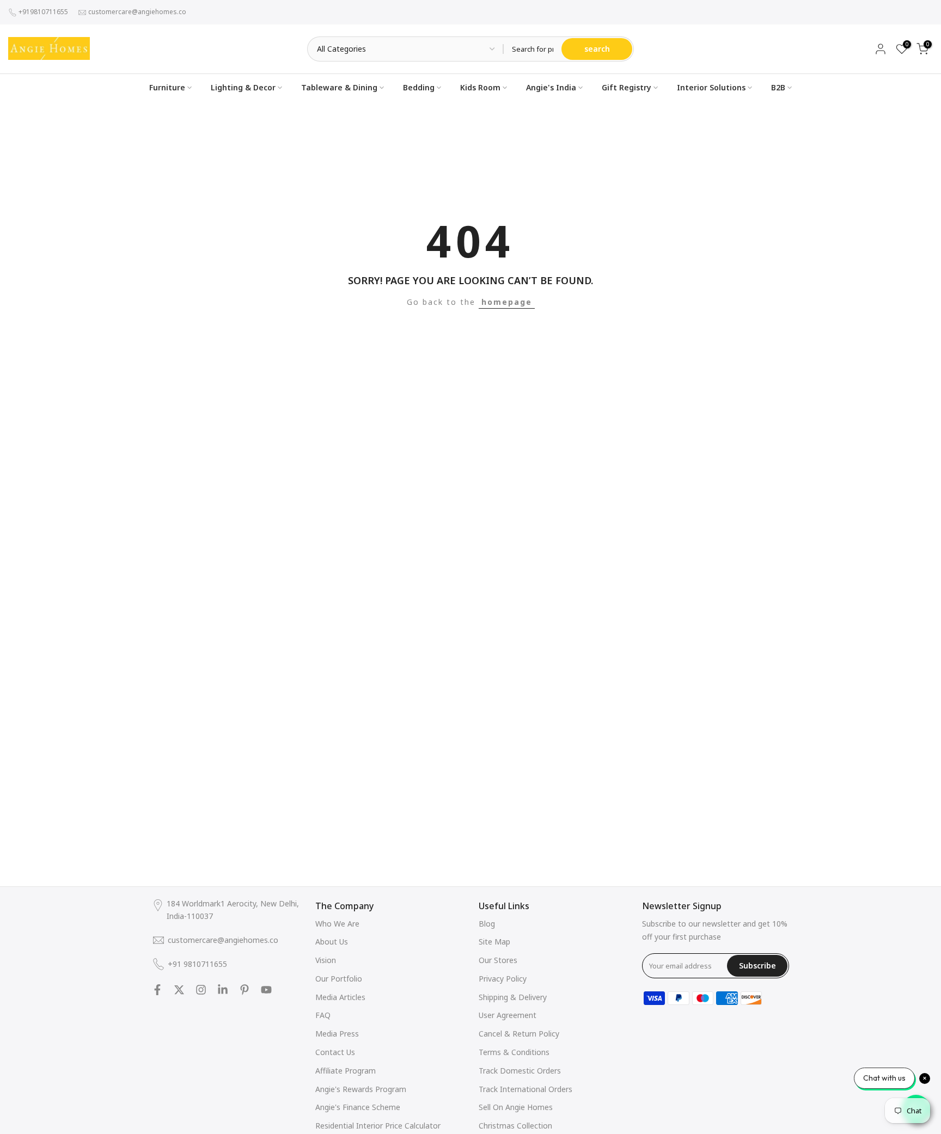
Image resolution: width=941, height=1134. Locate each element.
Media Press (337, 1033)
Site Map (494, 941)
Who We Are (337, 923)
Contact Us (335, 1052)
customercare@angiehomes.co (137, 11)
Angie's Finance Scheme (357, 1107)
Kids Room (480, 87)
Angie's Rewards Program (360, 1089)
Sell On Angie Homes (516, 1107)
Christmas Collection (515, 1125)
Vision (325, 960)
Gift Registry (626, 87)
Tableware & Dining (339, 87)
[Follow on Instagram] (200, 990)
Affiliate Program (345, 1070)
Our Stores (498, 960)
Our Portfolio (338, 978)
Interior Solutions (711, 87)
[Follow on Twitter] (179, 990)
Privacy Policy (503, 978)
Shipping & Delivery (513, 997)
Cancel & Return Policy (519, 1033)
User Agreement (507, 1015)
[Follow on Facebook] (157, 990)
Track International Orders (525, 1089)
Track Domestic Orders (520, 1070)
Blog (487, 923)
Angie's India (551, 87)
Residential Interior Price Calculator (378, 1125)
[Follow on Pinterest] (244, 990)
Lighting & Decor (243, 87)
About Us (331, 941)
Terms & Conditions (514, 1052)
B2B (778, 87)
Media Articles (340, 997)
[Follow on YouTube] (266, 990)
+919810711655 (43, 11)
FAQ (323, 1015)
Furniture (167, 87)
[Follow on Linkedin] (222, 990)
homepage (506, 302)
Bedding (419, 87)
